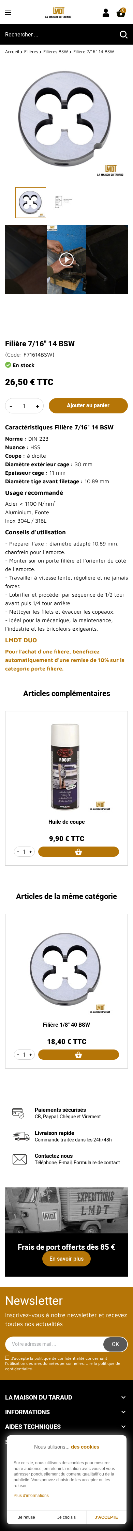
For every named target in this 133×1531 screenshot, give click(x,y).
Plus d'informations (31, 1495)
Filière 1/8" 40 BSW (66, 1025)
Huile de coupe (66, 822)
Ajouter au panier (88, 405)
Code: (14, 354)
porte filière (46, 668)
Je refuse (26, 1517)
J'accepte (106, 1517)
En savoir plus (66, 1259)
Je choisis (66, 1517)
